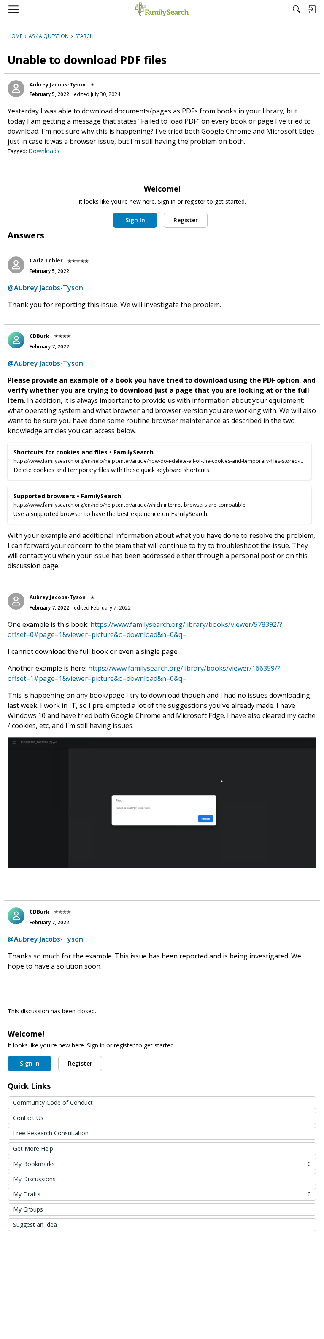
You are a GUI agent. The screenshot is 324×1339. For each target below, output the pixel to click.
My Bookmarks (162, 1164)
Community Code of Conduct (53, 1103)
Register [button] (185, 220)
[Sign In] (311, 9)
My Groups (28, 1209)
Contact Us (28, 1118)
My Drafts (162, 1194)
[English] (162, 9)
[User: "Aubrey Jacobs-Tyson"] (16, 88)
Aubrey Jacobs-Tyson (58, 84)
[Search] (296, 9)
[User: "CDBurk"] (16, 340)
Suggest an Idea (35, 1224)
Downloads (43, 151)
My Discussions (34, 1179)
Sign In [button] (135, 220)
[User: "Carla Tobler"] (16, 264)
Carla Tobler (46, 260)
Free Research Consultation (51, 1133)
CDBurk (39, 336)
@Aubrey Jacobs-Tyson (45, 287)
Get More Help (33, 1149)
